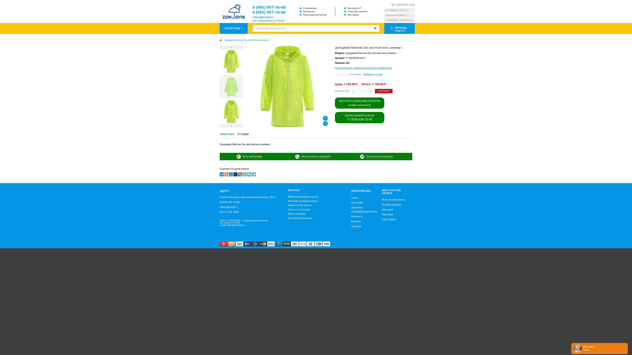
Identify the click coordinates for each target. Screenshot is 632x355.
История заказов (391, 204)
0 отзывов (355, 74)
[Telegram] (254, 174)
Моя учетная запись (393, 199)
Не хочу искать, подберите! (316, 156)
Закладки (387, 209)
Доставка (353, 14)
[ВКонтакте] (222, 174)
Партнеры (387, 214)
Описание (227, 134)
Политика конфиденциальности (364, 209)
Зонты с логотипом (299, 209)
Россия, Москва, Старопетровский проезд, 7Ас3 (247, 197)
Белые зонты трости (300, 205)
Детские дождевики (300, 218)
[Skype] (249, 174)
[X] (235, 174)
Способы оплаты (357, 11)
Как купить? (354, 8)
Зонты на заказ (297, 214)
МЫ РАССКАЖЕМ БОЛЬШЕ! (359, 117)
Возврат (356, 221)
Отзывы (243, 134)
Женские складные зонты (303, 201)
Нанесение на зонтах (315, 14)
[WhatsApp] (245, 174)
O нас (354, 197)
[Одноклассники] (226, 174)
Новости (356, 226)
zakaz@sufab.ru (263, 17)
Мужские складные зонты (303, 196)
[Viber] (240, 174)
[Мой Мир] (231, 174)
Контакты (309, 11)
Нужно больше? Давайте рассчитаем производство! (363, 68)
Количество (342, 91)
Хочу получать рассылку (379, 156)
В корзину (383, 91)
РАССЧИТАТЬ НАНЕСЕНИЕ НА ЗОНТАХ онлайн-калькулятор (359, 103)
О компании (309, 8)
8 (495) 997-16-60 (405, 4)
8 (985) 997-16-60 (269, 12)
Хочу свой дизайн (252, 156)
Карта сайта (389, 219)
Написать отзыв (373, 74)
